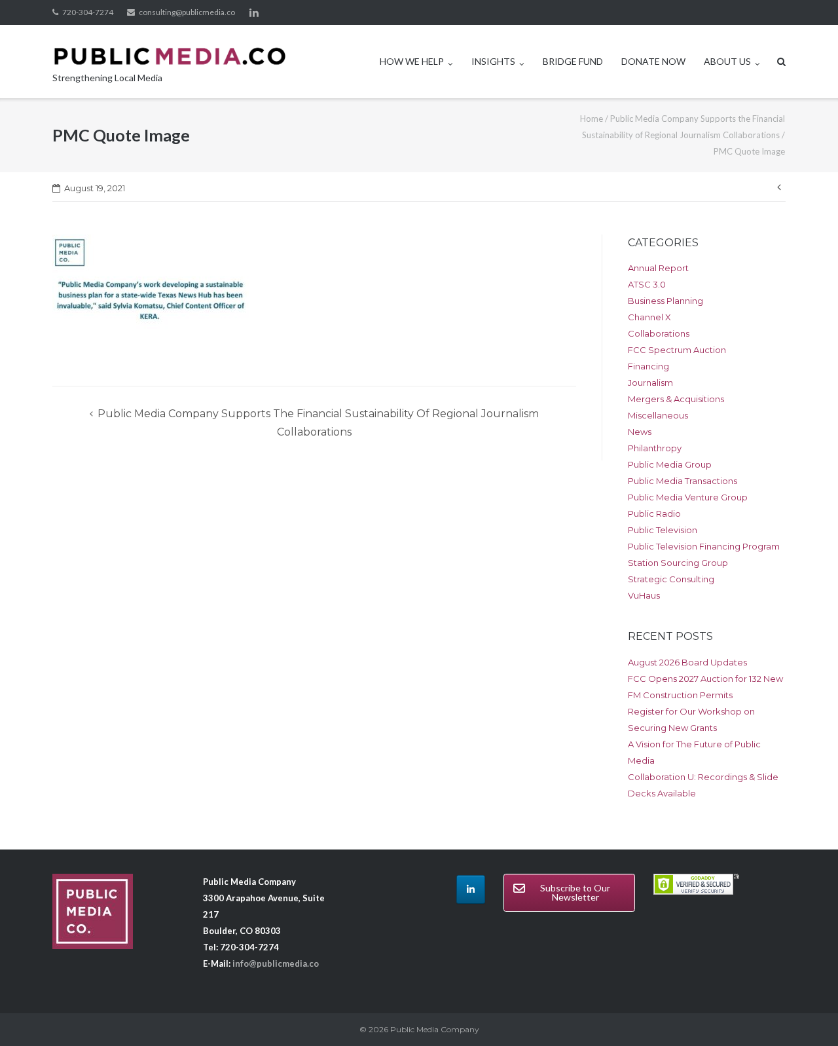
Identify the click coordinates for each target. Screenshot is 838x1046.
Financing (648, 366)
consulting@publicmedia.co (187, 12)
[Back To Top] (806, 1014)
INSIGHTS (493, 61)
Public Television (662, 530)
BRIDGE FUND (573, 61)
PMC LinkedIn (254, 12)
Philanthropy (655, 448)
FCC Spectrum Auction (677, 350)
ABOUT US (727, 61)
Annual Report (658, 268)
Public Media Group (670, 464)
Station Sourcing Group (678, 562)
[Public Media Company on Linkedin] (470, 889)
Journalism (650, 382)
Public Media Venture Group (688, 497)
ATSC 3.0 (647, 284)
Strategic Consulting (671, 579)
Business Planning (665, 300)
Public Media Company (434, 1029)
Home (591, 118)
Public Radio (654, 513)
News (639, 431)
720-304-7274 (87, 12)
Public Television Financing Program (704, 546)
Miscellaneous (658, 415)
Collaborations (658, 333)
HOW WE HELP (412, 61)
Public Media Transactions (682, 481)
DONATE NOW (653, 61)
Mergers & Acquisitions (676, 399)
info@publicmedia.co (275, 963)
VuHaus (644, 595)
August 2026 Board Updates (687, 662)
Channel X (649, 317)
